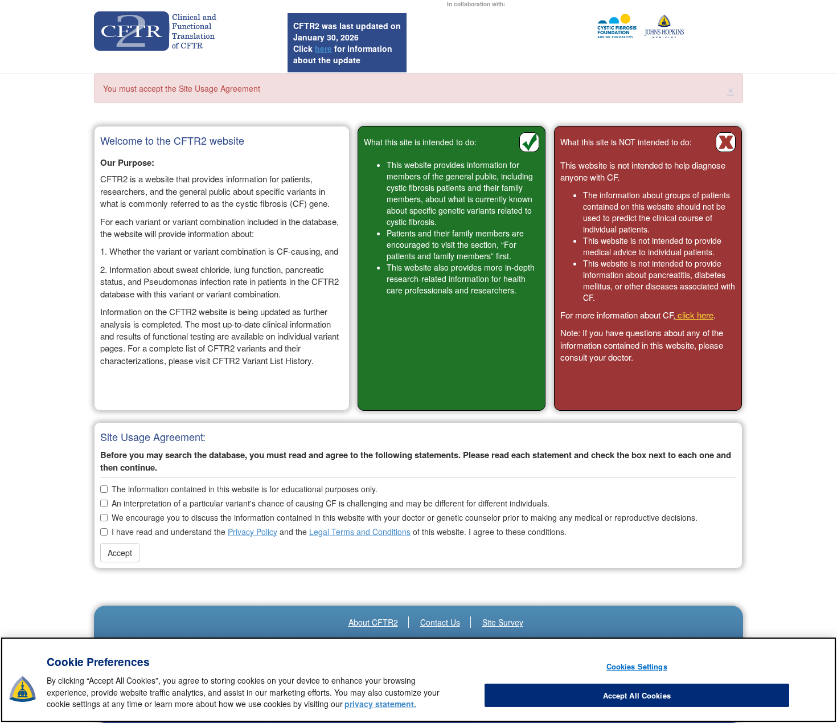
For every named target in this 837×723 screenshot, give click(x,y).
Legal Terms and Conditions (360, 531)
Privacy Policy (252, 531)
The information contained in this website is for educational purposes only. (245, 489)
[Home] (158, 31)
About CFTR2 (373, 622)
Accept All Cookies (637, 695)
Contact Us (440, 622)
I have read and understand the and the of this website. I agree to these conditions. (339, 531)
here (323, 48)
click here (694, 315)
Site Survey (502, 622)
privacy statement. (380, 704)
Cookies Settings (636, 666)
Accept (120, 552)
